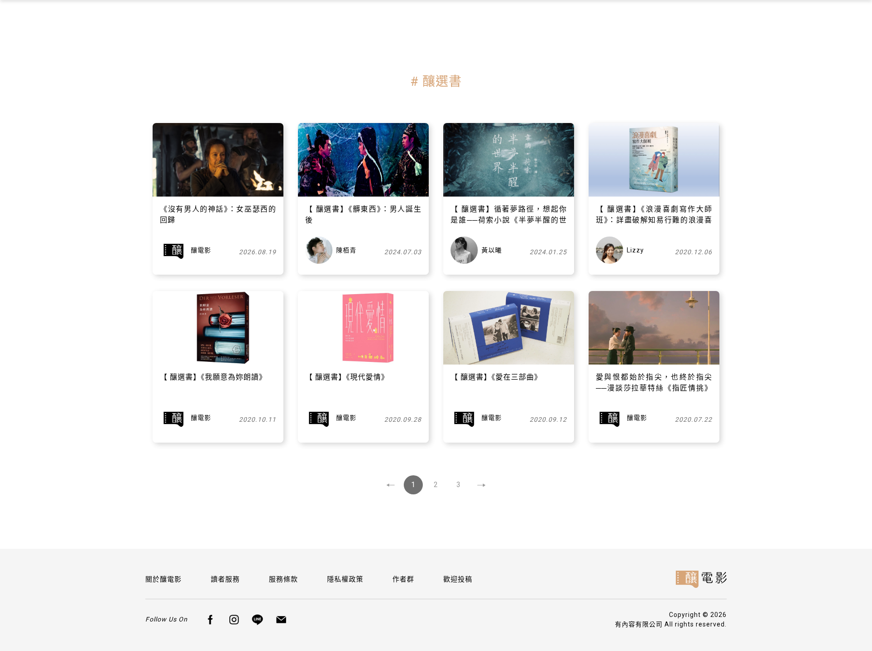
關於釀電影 (163, 579)
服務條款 (283, 579)
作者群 (403, 579)
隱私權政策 (345, 579)
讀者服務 (225, 579)
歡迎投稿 (457, 579)
